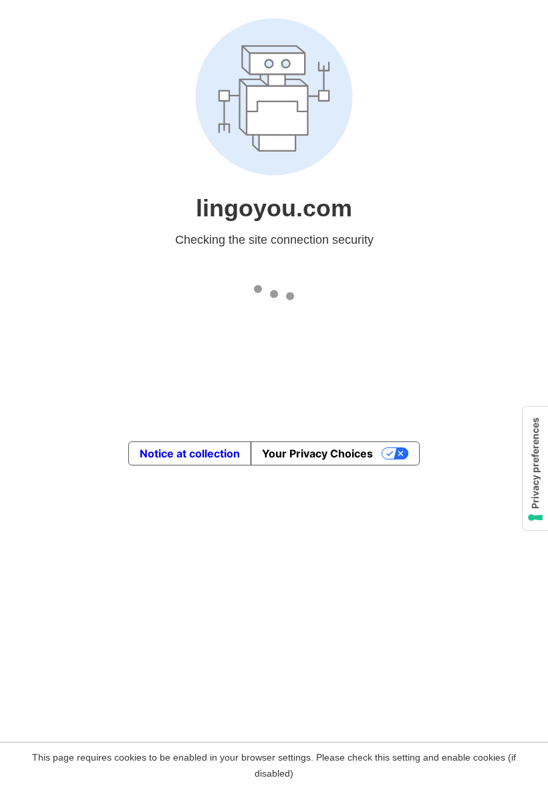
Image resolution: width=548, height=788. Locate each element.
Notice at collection (190, 453)
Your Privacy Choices (317, 453)
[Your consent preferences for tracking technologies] (535, 468)
